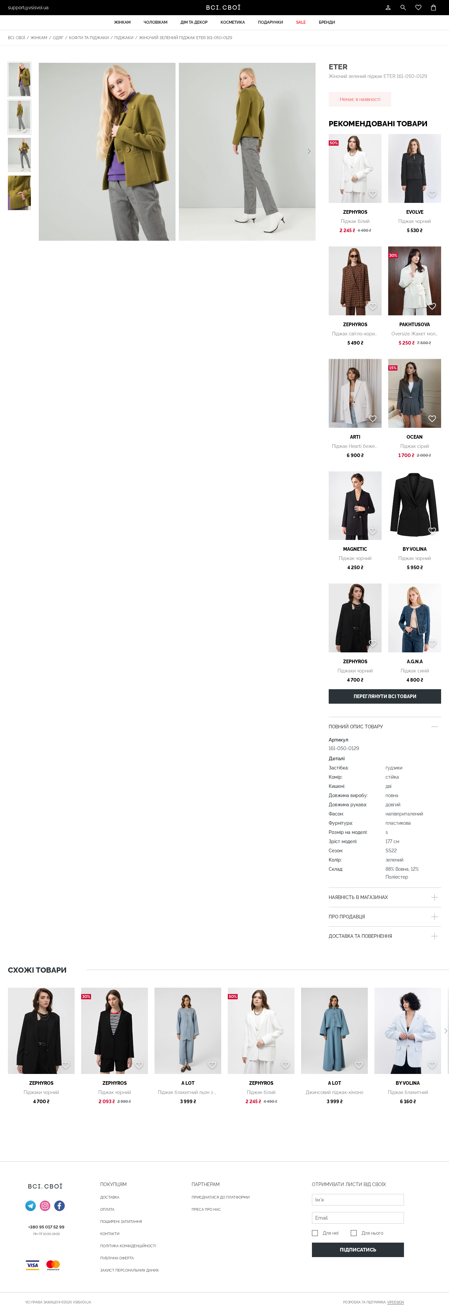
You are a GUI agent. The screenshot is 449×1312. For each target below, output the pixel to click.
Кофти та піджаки (89, 38)
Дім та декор (193, 22)
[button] (309, 151)
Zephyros (355, 212)
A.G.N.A (415, 661)
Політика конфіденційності (128, 1246)
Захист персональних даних (129, 1270)
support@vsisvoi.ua (28, 7)
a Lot (188, 1083)
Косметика (233, 22)
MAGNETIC (355, 549)
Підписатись (358, 1250)
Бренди (327, 22)
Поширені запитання (121, 1222)
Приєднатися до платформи (220, 1197)
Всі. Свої (16, 38)
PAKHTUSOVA (414, 324)
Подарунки (270, 22)
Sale (301, 22)
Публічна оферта (117, 1258)
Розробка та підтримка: (373, 1302)
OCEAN (415, 437)
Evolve (414, 212)
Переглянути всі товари (385, 696)
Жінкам (122, 22)
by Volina (415, 549)
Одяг (58, 38)
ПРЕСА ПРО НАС (206, 1209)
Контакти (109, 1234)
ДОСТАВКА (109, 1197)
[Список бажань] (418, 7)
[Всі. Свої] (224, 7)
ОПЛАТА (107, 1209)
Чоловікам (155, 22)
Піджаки (123, 38)
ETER (338, 66)
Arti (355, 437)
